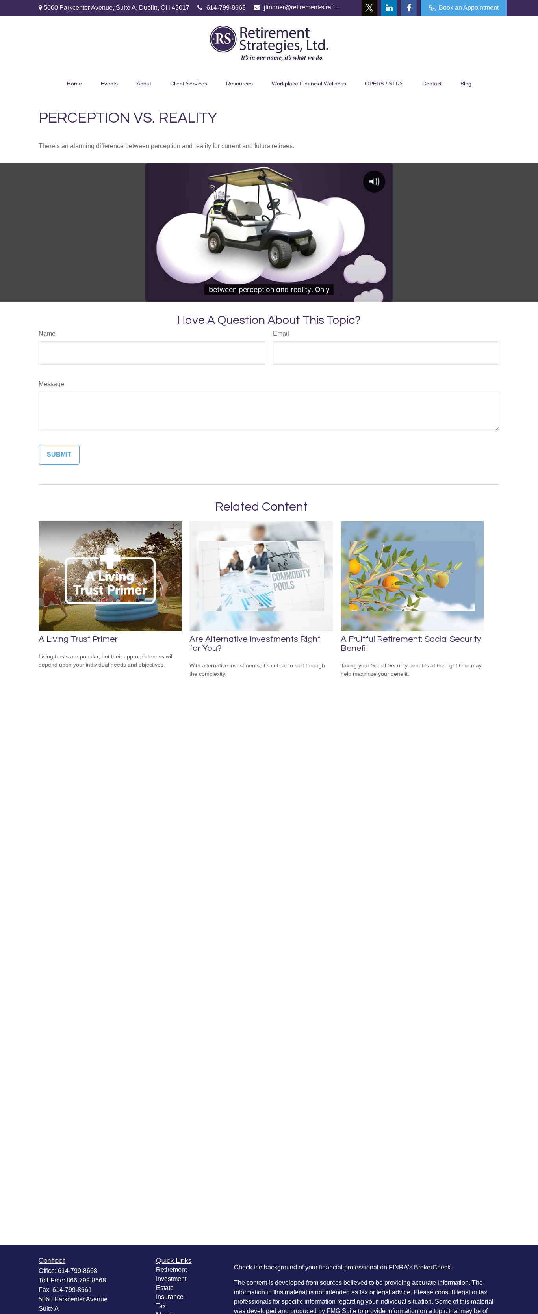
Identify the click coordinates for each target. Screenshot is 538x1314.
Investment (171, 1278)
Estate (165, 1287)
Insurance (170, 1297)
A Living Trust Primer (78, 639)
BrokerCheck (432, 1267)
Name (47, 333)
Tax (161, 1306)
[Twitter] (369, 8)
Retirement (171, 1269)
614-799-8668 (226, 7)
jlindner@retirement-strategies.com (302, 7)
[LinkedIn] (389, 8)
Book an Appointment (469, 7)
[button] (74, 82)
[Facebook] (409, 8)
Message (51, 384)
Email (281, 333)
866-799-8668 (86, 1280)
